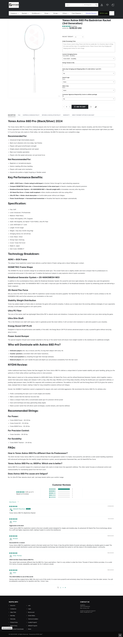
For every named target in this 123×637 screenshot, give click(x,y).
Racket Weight (67, 36)
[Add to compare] (96, 107)
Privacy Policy (14, 622)
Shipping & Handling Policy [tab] (31, 115)
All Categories (87, 4)
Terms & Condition (33, 619)
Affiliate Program (32, 625)
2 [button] (60, 587)
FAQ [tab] (19, 115)
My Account (31, 612)
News (29, 629)
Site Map (12, 615)
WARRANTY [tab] (66, 115)
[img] (13, 506)
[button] (66, 26)
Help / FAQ (13, 612)
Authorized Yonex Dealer (17, 629)
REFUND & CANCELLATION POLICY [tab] (51, 115)
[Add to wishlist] (91, 107)
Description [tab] (11, 115)
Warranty (12, 619)
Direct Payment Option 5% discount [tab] (83, 115)
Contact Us (13, 609)
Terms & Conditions (7, 628)
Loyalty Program (32, 622)
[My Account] (101, 5)
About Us (12, 605)
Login (29, 609)
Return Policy (13, 625)
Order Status (31, 615)
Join (29, 605)
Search (96, 5)
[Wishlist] (107, 5)
